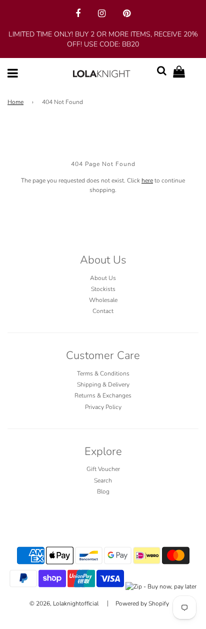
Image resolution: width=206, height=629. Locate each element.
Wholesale (103, 300)
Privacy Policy (103, 407)
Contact (103, 311)
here (147, 180)
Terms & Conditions (103, 374)
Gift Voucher (103, 469)
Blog (103, 492)
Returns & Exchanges (103, 396)
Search (103, 480)
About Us (103, 278)
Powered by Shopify (142, 604)
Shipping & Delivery (103, 384)
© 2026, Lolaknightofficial (64, 604)
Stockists (103, 289)
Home (16, 102)
